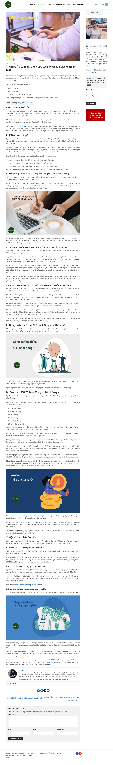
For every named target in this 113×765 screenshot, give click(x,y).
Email (34, 729)
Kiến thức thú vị (43, 4)
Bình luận (12, 714)
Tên (9, 729)
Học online (66, 4)
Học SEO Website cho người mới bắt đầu (28, 585)
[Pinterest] (13, 684)
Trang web (60, 729)
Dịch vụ (73, 4)
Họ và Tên (89, 89)
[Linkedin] (10, 684)
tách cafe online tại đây (58, 679)
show (29, 103)
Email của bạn (90, 96)
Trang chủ (33, 4)
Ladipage (80, 4)
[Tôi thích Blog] (16, 4)
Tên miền (59, 4)
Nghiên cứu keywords (14, 427)
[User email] (15, 684)
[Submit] (106, 4)
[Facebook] (8, 684)
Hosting (51, 4)
